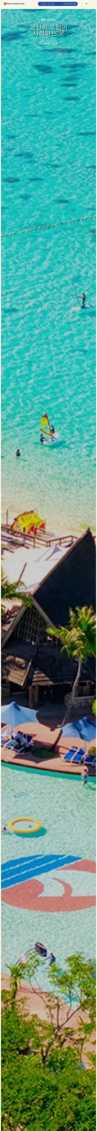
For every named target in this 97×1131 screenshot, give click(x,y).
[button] (69, 4)
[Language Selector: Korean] (87, 3)
